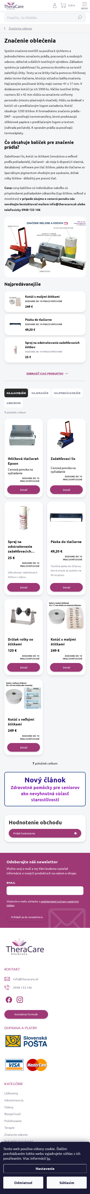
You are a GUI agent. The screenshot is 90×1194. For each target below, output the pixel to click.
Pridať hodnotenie (24, 833)
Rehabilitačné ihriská (18, 1141)
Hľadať (80, 17)
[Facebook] (8, 999)
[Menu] (84, 5)
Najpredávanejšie (67, 393)
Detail (23, 489)
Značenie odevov (16, 1134)
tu (48, 1158)
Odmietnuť (23, 1182)
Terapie (9, 1127)
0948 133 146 (22, 987)
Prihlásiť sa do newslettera (27, 917)
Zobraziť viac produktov (45, 373)
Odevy (8, 1107)
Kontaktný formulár (26, 1014)
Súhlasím (66, 1182)
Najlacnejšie (16, 393)
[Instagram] (19, 999)
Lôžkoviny (11, 1093)
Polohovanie (13, 1121)
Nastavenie (45, 1168)
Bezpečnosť (12, 1114)
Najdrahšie (39, 393)
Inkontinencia (13, 1100)
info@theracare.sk (25, 979)
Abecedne (14, 403)
